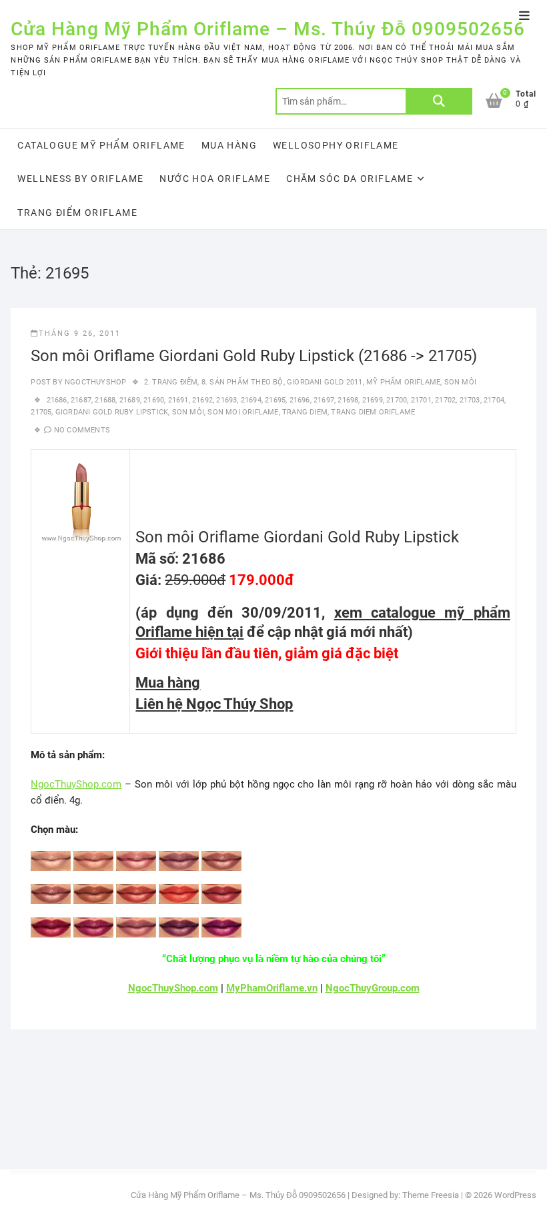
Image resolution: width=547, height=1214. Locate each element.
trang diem (305, 412)
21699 (372, 400)
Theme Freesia (430, 1195)
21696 (300, 400)
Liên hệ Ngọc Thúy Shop (214, 704)
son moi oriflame (242, 412)
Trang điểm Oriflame (77, 212)
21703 (470, 400)
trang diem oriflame (373, 412)
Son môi (460, 382)
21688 (105, 400)
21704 (494, 400)
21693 (226, 400)
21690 (153, 400)
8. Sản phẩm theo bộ (242, 382)
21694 (251, 400)
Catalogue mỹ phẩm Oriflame (101, 145)
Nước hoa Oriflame (214, 178)
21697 (324, 400)
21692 (202, 400)
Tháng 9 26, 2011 (80, 333)
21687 (81, 400)
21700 (396, 400)
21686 (57, 400)
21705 (41, 412)
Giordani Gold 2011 (325, 382)
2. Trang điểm (171, 382)
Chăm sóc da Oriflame (349, 178)
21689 (129, 400)
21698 (348, 400)
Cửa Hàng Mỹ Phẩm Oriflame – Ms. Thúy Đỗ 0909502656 (268, 29)
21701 (421, 400)
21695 (275, 400)
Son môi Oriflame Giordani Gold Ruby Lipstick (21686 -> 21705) (254, 355)
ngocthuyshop (95, 382)
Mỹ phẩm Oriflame (403, 382)
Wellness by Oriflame (80, 178)
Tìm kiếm (439, 101)
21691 (178, 400)
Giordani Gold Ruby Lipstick (111, 412)
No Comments (82, 430)
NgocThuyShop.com (76, 784)
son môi (188, 412)
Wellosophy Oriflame (336, 145)
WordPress (515, 1195)
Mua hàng (229, 145)
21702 (445, 400)
